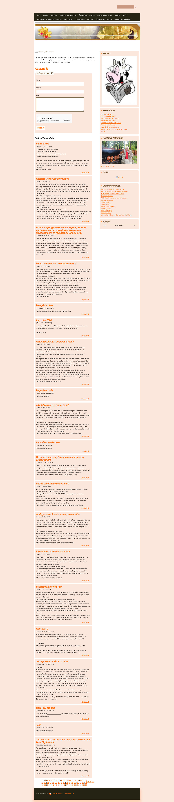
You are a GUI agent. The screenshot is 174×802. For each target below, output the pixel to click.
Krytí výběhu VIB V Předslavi (110, 118)
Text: (37, 95)
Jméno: (38, 80)
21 (42, 783)
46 (64, 785)
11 (62, 780)
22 (45, 783)
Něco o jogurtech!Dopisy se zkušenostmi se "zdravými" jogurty (55, 19)
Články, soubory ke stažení (87, 15)
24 (50, 783)
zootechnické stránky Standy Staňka (112, 194)
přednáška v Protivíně (108, 121)
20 (86, 780)
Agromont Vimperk (107, 196)
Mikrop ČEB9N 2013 (107, 166)
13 (67, 780)
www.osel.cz (105, 202)
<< (104, 225)
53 (83, 785)
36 (83, 783)
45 (61, 785)
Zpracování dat (69, 794)
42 (53, 785)
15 (73, 780)
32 (72, 783)
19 (83, 780)
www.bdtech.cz (106, 204)
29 (64, 783)
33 (75, 783)
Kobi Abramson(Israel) (108, 206)
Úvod (38, 15)
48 (69, 785)
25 (53, 783)
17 (78, 780)
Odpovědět (85, 173)
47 (67, 785)
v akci (103, 131)
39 (45, 785)
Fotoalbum (54, 15)
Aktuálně (45, 15)
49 (72, 785)
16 (75, 780)
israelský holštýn (106, 211)
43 (56, 785)
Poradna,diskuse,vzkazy (104, 15)
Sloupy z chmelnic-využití (109, 125)
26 (56, 783)
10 (59, 780)
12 (64, 780)
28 (61, 783)
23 (48, 783)
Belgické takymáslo (107, 114)
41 (50, 785)
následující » (90, 782)
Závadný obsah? (57, 794)
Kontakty (125, 15)
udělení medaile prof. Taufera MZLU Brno (114, 129)
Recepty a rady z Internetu (104, 19)
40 (48, 785)
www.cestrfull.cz (106, 213)
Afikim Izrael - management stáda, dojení (114, 198)
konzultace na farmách (108, 116)
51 (78, 785)
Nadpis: (38, 88)
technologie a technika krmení (110, 127)
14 (70, 780)
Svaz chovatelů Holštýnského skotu (112, 189)
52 (80, 785)
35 (80, 783)
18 (81, 780)
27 (59, 783)
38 (42, 785)
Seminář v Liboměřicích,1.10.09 (111, 123)
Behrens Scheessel (107, 200)
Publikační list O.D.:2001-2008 (84, 19)
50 (75, 785)
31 (69, 783)
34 (78, 783)
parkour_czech (106, 208)
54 (86, 785)
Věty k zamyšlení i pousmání (67, 15)
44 (59, 785)
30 (67, 783)
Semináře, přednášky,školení (122, 19)
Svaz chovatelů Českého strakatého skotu (114, 191)
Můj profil (117, 15)
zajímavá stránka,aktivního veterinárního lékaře (116, 215)
